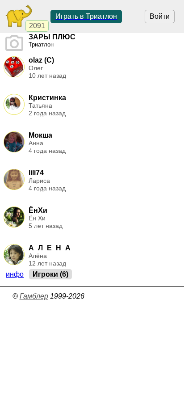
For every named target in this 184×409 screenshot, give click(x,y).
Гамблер (34, 296)
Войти (160, 16)
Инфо (15, 274)
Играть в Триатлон (86, 16)
